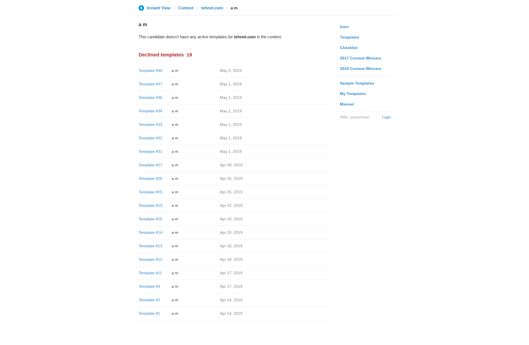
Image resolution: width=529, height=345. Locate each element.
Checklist (349, 47)
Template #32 (150, 138)
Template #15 (150, 219)
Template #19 (150, 205)
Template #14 (150, 232)
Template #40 (150, 70)
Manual (347, 104)
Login (386, 117)
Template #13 (150, 246)
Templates (349, 37)
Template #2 (149, 300)
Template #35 (150, 97)
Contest (185, 8)
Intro (344, 27)
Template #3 (149, 286)
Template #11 (150, 273)
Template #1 (149, 313)
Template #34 (150, 111)
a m (175, 70)
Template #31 (150, 151)
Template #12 (150, 259)
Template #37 (150, 84)
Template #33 (150, 124)
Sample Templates (357, 83)
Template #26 (150, 178)
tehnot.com (212, 8)
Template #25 (150, 192)
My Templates (353, 93)
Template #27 (150, 165)
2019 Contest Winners (360, 68)
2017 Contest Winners (360, 58)
